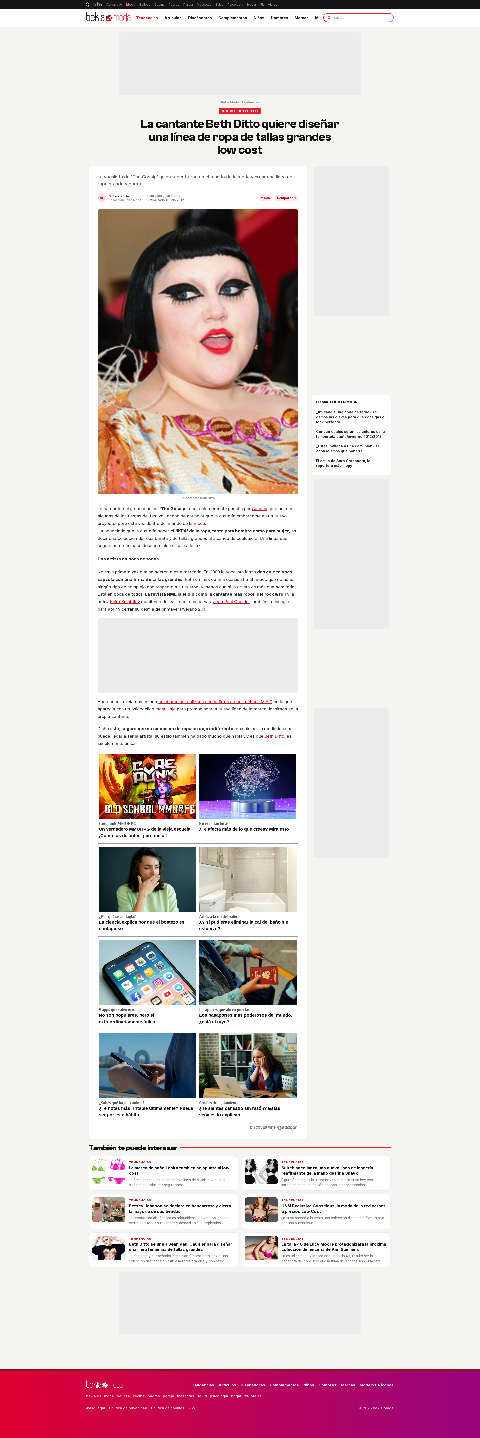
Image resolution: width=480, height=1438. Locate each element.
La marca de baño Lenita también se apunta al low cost (179, 1170)
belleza (123, 1396)
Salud (220, 4)
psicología (219, 1396)
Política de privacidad (128, 1408)
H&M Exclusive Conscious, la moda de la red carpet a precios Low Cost (333, 1208)
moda (199, 523)
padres (154, 1396)
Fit (262, 4)
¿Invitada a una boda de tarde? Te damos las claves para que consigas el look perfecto (351, 417)
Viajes (272, 4)
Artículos (173, 18)
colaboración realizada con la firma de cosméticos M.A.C (215, 701)
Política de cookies (167, 1408)
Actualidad (114, 4)
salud (202, 1396)
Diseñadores (200, 18)
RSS (191, 1408)
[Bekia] (94, 4)
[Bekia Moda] (108, 17)
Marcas (302, 18)
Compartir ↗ (286, 198)
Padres (174, 4)
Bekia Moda (230, 102)
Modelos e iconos (377, 1385)
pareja (168, 1396)
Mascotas (204, 4)
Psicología (235, 4)
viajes (256, 1396)
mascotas (185, 1396)
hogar (236, 1396)
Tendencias (147, 18)
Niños (259, 18)
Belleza (145, 4)
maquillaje (166, 708)
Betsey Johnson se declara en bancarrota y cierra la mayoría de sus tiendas (180, 1208)
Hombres (279, 18)
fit (246, 1396)
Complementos (232, 18)
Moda (131, 4)
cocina (139, 1396)
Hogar (251, 4)
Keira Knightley (125, 601)
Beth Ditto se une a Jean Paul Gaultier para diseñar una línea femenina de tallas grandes (180, 1247)
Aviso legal (95, 1408)
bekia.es (93, 1396)
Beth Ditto (274, 736)
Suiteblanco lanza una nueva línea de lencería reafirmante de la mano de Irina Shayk (327, 1170)
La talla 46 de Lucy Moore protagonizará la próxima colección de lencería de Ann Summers (334, 1247)
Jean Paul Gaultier (231, 601)
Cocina (159, 4)
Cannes (259, 508)
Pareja (188, 4)
